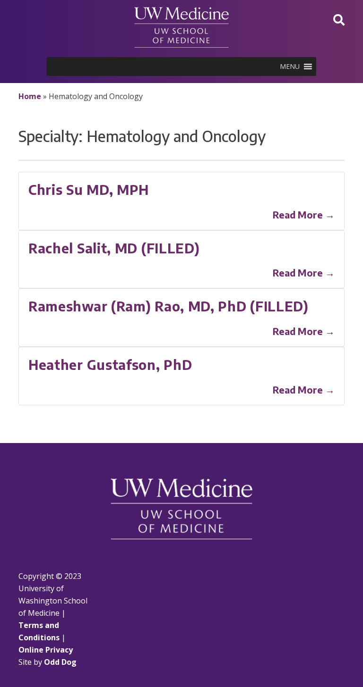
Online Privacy (45, 650)
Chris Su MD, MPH (88, 189)
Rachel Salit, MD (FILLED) (114, 248)
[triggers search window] (339, 19)
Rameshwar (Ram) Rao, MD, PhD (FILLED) (168, 306)
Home (29, 96)
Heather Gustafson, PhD (110, 364)
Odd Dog (60, 662)
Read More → (304, 214)
